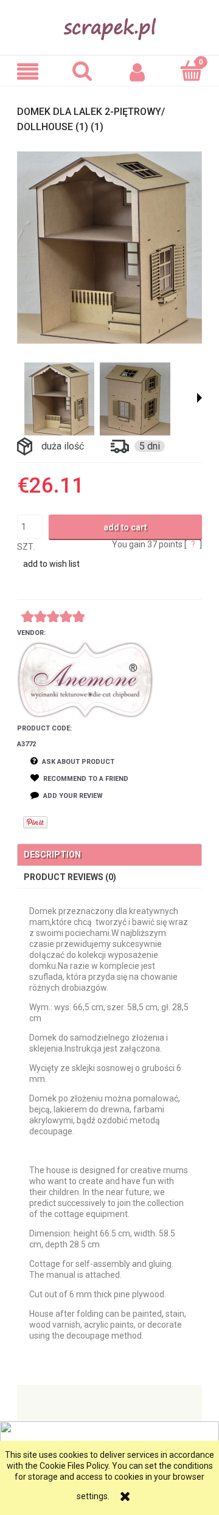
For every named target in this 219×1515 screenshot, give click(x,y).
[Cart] (191, 70)
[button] (27, 71)
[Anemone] (85, 680)
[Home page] (110, 26)
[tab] (109, 855)
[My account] (136, 71)
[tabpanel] (109, 1123)
